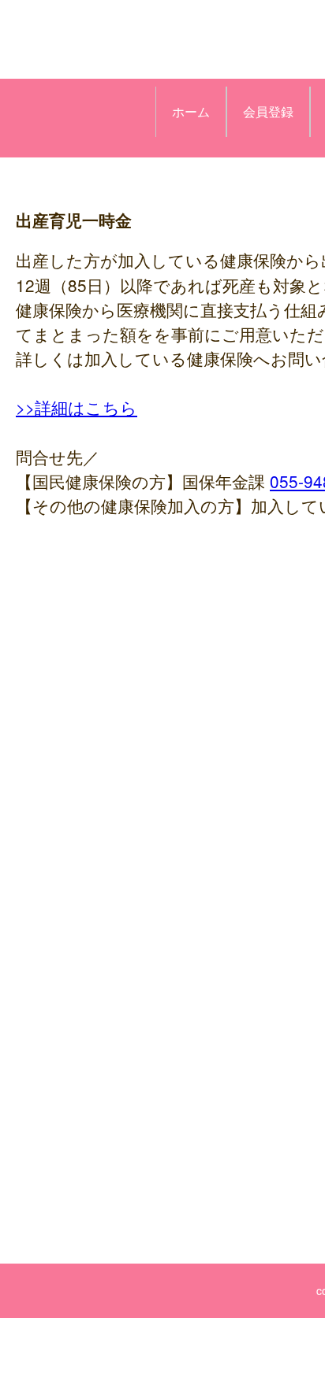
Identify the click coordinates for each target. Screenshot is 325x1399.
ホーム (191, 111)
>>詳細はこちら (76, 407)
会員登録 (268, 111)
